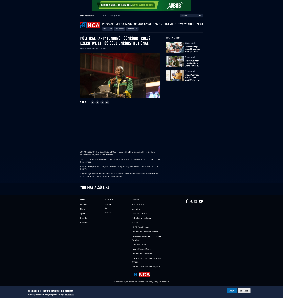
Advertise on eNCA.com (142, 218)
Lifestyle (168, 24)
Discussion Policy (139, 214)
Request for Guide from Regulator (147, 267)
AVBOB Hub (107, 29)
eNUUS (199, 24)
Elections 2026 (132, 29)
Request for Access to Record (145, 232)
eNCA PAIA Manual (140, 227)
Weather (189, 24)
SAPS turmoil (119, 29)
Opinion (157, 24)
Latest (82, 200)
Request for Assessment (142, 254)
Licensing (136, 209)
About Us (109, 200)
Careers (135, 200)
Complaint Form (139, 245)
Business (138, 24)
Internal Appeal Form (141, 249)
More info (69, 295)
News (128, 24)
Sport (147, 24)
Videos (120, 24)
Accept (232, 291)
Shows (179, 24)
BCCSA (135, 223)
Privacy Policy (138, 204)
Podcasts (108, 24)
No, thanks (244, 291)
